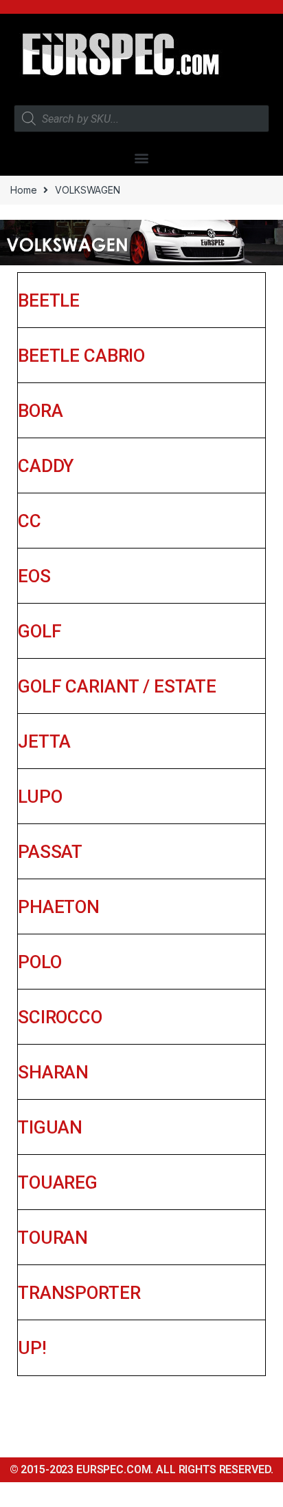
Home (23, 190)
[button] (142, 157)
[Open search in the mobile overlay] (141, 118)
